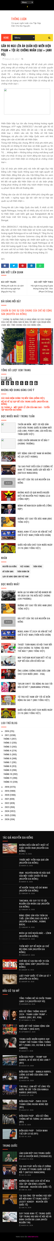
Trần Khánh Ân (23, 571)
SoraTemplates (33, 1237)
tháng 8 (7, 766)
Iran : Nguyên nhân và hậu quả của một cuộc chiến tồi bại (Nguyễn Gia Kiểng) (34, 875)
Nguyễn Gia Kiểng (10, 566)
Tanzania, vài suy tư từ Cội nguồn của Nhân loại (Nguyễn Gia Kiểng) (34, 903)
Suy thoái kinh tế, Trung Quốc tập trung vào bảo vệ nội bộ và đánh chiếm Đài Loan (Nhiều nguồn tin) (35, 1218)
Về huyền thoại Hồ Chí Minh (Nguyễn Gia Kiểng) (33, 889)
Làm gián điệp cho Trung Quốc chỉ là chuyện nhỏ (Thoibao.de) (35, 1154)
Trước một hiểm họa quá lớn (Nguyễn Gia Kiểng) (34, 861)
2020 (7, 794)
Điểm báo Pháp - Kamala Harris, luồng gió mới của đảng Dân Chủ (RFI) (35, 1074)
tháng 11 (7, 777)
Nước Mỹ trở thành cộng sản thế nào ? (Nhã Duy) (34, 1027)
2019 (7, 790)
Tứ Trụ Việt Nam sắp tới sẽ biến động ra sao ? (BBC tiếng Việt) (34, 698)
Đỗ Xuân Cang (8, 571)
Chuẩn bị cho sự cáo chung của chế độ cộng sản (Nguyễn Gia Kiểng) (26, 312)
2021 (7, 798)
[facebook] (27, 7)
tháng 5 (7, 754)
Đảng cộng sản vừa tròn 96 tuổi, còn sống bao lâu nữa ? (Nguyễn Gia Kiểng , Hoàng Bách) (34, 920)
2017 (7, 735)
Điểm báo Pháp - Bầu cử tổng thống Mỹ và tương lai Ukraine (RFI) (35, 1118)
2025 (7, 815)
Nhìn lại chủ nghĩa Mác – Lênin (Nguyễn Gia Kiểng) (35, 934)
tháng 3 (7, 746)
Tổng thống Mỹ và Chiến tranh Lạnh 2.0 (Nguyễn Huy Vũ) (35, 1000)
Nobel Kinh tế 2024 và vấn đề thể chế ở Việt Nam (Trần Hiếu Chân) (35, 533)
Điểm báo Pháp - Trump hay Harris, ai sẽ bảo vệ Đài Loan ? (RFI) (34, 1059)
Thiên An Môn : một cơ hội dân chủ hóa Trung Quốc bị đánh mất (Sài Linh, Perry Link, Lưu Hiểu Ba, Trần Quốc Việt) (35, 429)
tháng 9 (7, 769)
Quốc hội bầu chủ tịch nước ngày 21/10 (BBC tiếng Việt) (35, 546)
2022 (7, 802)
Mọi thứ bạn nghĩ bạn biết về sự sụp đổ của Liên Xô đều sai (34, 659)
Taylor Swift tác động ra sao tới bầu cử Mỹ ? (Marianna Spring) (35, 685)
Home (6, 37)
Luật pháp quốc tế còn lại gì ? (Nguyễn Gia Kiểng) (35, 977)
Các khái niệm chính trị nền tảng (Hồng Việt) (23, 398)
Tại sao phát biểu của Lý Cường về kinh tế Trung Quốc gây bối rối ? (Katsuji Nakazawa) (35, 469)
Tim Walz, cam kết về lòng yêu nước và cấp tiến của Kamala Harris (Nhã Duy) (34, 1089)
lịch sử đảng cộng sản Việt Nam (16, 576)
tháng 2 (7, 742)
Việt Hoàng (25, 566)
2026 (7, 819)
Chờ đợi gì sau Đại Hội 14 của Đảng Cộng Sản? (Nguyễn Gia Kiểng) (34, 963)
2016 (7, 731)
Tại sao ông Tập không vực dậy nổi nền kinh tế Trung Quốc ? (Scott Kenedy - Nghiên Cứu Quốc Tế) (35, 1200)
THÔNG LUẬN (18, 19)
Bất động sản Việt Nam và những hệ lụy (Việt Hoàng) (34, 455)
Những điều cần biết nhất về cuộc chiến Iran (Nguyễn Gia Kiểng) (34, 847)
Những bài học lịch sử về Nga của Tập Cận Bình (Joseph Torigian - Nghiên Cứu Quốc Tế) (35, 1183)
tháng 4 (7, 750)
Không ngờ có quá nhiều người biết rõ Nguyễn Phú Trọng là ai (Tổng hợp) (34, 495)
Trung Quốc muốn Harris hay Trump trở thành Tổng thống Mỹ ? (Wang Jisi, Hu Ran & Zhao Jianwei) (35, 1043)
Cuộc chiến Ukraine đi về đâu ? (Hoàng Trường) (33, 442)
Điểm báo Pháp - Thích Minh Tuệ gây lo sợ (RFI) (33, 1132)
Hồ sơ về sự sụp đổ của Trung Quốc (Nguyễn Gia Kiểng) (24, 402)
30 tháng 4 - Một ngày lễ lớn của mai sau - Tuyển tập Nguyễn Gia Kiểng (25, 408)
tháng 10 (8, 773)
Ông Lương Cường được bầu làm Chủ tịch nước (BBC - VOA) (34, 672)
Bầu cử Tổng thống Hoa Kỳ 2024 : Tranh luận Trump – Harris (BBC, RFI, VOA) (33, 1014)
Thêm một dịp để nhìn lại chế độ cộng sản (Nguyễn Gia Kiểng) (34, 949)
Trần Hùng (37, 566)
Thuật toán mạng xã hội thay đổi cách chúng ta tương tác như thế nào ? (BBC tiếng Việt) (35, 647)
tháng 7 (7, 762)
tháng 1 (7, 738)
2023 (7, 806)
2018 (7, 786)
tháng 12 (8, 781)
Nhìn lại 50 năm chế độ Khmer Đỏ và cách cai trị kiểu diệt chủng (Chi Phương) (34, 595)
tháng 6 (7, 758)
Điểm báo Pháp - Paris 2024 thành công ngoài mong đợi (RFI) (33, 1104)
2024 (7, 810)
